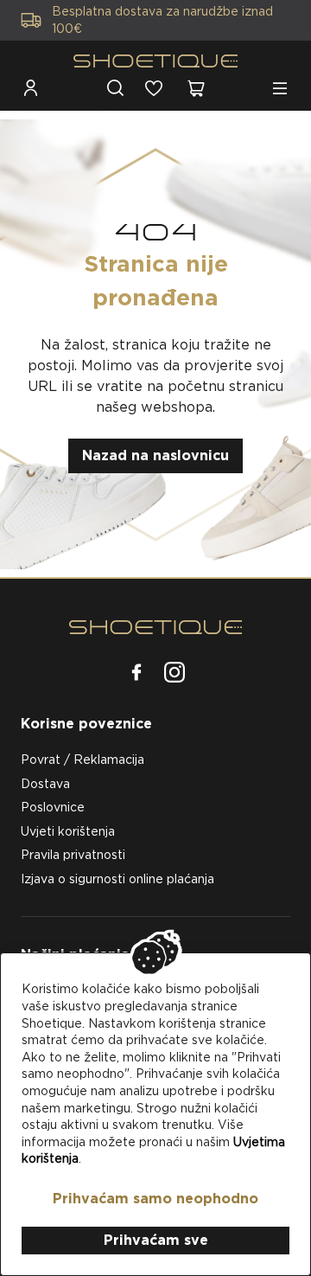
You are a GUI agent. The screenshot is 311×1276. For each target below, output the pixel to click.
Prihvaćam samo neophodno (155, 1198)
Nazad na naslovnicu (155, 455)
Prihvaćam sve (156, 1240)
